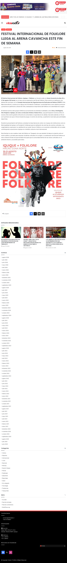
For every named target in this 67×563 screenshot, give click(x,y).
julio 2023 (4, 350)
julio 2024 (4, 320)
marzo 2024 (5, 330)
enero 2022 (5, 396)
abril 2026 (5, 267)
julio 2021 (4, 411)
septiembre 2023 (6, 345)
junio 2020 (5, 444)
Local (3, 29)
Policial (4, 470)
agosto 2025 (5, 287)
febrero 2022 (5, 393)
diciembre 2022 (6, 368)
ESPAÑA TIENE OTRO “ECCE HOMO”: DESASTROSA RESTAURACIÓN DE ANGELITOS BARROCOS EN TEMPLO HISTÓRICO (32, 243)
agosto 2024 (5, 318)
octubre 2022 (5, 373)
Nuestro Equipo (6, 468)
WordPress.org (6, 507)
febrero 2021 (5, 424)
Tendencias (5, 488)
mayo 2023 (5, 355)
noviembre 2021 (6, 401)
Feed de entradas (6, 502)
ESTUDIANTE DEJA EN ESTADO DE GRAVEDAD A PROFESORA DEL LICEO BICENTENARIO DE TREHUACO (10, 242)
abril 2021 (4, 419)
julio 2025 (4, 290)
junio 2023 (5, 353)
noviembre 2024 (6, 310)
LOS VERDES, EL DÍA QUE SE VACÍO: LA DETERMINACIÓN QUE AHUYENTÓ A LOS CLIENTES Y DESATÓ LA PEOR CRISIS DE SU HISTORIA (55, 243)
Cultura (4, 453)
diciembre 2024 (6, 307)
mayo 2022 (5, 386)
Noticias (9, 29)
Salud (3, 480)
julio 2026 (4, 260)
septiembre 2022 (6, 376)
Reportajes (5, 478)
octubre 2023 (5, 343)
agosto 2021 (5, 408)
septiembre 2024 (6, 315)
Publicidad (5, 473)
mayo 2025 (5, 295)
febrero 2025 (5, 302)
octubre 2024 (5, 313)
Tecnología (5, 485)
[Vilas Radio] (12, 23)
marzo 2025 (5, 300)
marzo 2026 (5, 270)
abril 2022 (4, 388)
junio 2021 (5, 413)
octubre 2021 (5, 403)
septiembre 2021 (6, 406)
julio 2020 (4, 441)
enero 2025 (5, 305)
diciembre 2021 (6, 398)
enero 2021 (5, 426)
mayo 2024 (5, 325)
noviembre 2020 (6, 431)
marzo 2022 (5, 391)
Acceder (4, 499)
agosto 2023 (5, 348)
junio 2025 (5, 292)
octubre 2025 (5, 282)
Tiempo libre (5, 490)
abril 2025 (4, 297)
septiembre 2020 (6, 436)
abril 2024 (5, 328)
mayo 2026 (5, 265)
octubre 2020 (5, 434)
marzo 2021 (5, 421)
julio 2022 (4, 381)
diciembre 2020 (6, 429)
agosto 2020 (5, 439)
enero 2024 (5, 335)
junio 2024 (5, 323)
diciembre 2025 (6, 277)
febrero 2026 (5, 272)
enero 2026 (5, 275)
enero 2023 (5, 366)
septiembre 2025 (6, 285)
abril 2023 (5, 358)
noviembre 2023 (6, 340)
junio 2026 (5, 262)
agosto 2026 (5, 257)
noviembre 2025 (6, 280)
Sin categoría (5, 483)
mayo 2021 (5, 416)
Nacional (4, 463)
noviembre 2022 (6, 371)
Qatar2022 (5, 475)
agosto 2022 (5, 378)
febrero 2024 (5, 333)
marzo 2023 (5, 360)
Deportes (4, 455)
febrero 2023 (5, 363)
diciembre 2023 (6, 338)
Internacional (5, 458)
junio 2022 (5, 383)
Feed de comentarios (7, 504)
